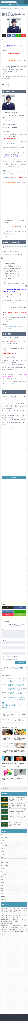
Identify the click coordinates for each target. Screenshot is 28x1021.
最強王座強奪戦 (18, 705)
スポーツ (3, 848)
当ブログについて (12, 1016)
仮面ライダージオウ (6, 871)
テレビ (2, 851)
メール (4, 645)
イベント (3, 843)
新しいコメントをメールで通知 (11, 656)
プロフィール (4, 1016)
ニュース (3, 857)
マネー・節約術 (4, 862)
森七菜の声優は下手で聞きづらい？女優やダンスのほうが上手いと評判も (17, 689)
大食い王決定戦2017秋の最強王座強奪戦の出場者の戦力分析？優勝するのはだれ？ (14, 715)
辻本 (14, 917)
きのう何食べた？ (5, 837)
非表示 (6, 84)
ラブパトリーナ (4, 865)
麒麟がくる (3, 899)
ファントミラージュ (6, 860)
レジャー (3, 868)
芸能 (3, 675)
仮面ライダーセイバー (6, 874)
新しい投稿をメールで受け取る (11, 659)
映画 (2, 879)
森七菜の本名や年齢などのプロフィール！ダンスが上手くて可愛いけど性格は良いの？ (17, 694)
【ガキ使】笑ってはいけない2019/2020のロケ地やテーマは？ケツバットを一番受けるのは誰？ (17, 680)
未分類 (2, 882)
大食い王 (4, 705)
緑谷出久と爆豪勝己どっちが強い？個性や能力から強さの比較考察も (17, 824)
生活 (2, 890)
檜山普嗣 (4, 707)
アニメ (2, 840)
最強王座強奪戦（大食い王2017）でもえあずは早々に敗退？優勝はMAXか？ (13, 720)
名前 (4, 640)
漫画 (2, 888)
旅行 (2, 876)
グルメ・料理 (4, 845)
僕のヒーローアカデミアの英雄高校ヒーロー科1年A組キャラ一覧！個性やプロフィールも (17, 811)
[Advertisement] (14, 442)
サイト (4, 651)
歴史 (2, 885)
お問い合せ (20, 1016)
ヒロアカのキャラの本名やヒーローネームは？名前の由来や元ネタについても (17, 818)
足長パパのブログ (14, 4)
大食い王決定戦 (11, 705)
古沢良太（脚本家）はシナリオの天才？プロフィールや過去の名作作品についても (17, 698)
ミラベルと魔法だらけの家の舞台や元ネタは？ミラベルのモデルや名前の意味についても (17, 799)
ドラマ (2, 854)
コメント (5, 629)
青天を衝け (3, 896)
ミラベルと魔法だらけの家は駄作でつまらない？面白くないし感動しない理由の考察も (17, 805)
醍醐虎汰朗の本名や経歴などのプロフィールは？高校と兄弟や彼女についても (17, 685)
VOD (2, 834)
